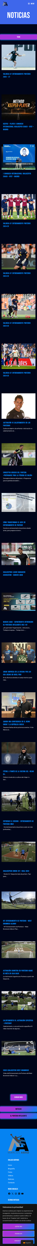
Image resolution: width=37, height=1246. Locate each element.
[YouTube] (22, 1194)
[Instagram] (16, 1194)
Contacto (11, 1182)
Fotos (10, 1172)
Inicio (10, 1165)
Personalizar (18, 1234)
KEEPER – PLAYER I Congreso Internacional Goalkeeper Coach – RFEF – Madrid (18, 127)
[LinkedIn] (19, 1194)
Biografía (11, 1168)
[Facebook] (9, 1194)
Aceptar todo (18, 1226)
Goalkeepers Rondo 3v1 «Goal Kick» (16, 871)
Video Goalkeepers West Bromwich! (16, 1070)
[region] (18, 1225)
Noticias (11, 1179)
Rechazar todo (19, 1241)
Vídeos (10, 1175)
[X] (12, 1194)
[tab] (18, 37)
